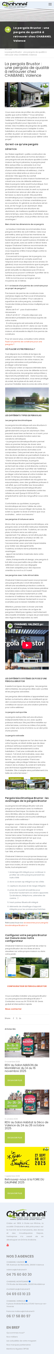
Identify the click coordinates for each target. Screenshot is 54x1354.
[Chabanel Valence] (15, 4)
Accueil (8, 49)
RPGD (26, 1348)
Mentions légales (14, 1348)
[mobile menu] (50, 4)
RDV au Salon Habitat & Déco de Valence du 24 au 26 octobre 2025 (26, 1125)
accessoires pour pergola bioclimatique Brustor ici (26, 924)
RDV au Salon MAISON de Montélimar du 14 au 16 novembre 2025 (21, 1068)
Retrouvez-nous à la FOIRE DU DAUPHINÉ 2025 (24, 1181)
